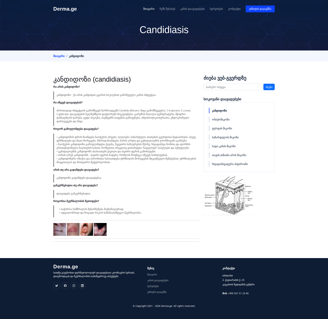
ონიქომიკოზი (221, 119)
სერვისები (216, 8)
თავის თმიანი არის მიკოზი (229, 155)
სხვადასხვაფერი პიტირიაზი (230, 164)
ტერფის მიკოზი (222, 128)
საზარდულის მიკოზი (225, 137)
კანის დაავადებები (192, 8)
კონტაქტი (234, 8)
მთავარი (148, 8)
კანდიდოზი (219, 110)
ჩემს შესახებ (167, 8)
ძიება (269, 87)
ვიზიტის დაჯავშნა (260, 8)
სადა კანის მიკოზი (224, 146)
